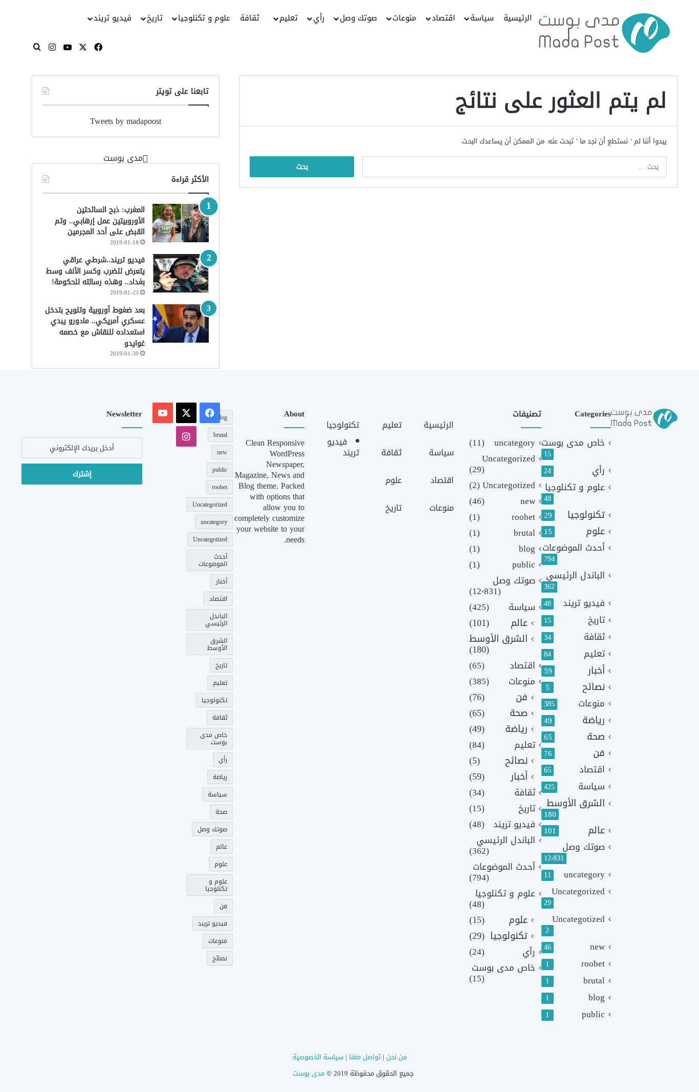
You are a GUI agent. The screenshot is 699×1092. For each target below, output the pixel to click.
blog (596, 997)
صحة (596, 736)
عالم (596, 830)
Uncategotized (578, 919)
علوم (595, 531)
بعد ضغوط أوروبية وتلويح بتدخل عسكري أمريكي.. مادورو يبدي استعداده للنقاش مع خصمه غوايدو (95, 326)
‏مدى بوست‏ (123, 158)
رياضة (593, 720)
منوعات (404, 18)
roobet (593, 963)
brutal (594, 980)
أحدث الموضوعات (573, 547)
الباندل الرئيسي (575, 575)
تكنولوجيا (586, 515)
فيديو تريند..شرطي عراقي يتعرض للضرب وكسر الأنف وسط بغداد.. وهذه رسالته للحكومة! (95, 271)
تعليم (288, 18)
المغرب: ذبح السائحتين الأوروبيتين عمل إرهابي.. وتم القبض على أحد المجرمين (100, 221)
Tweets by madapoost (125, 121)
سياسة (482, 18)
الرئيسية (518, 18)
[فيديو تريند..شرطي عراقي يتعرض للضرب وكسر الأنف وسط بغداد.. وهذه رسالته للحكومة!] (180, 273)
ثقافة (249, 18)
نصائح (593, 687)
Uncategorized (578, 891)
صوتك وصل (358, 18)
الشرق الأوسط (576, 803)
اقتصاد (443, 18)
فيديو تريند (113, 18)
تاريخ (155, 18)
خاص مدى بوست (573, 442)
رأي (318, 18)
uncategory (584, 874)
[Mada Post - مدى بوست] (604, 32)
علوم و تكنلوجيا (204, 18)
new (597, 946)
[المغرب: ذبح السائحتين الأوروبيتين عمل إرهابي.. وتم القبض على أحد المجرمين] (180, 223)
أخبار (596, 670)
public (593, 1014)
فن (599, 753)
